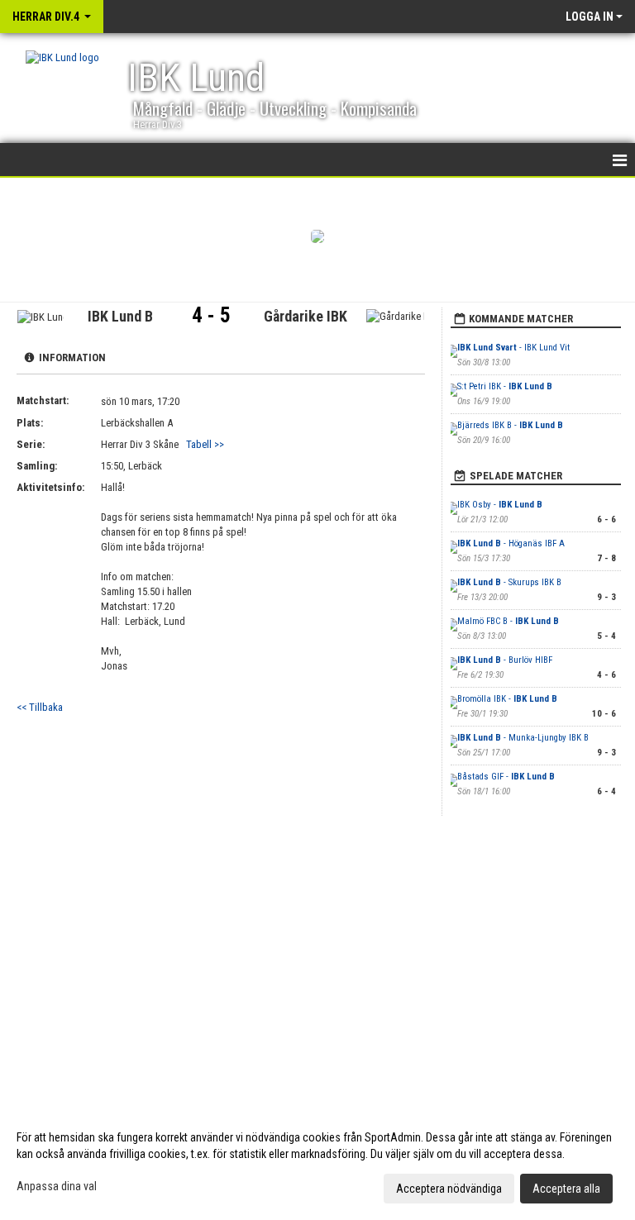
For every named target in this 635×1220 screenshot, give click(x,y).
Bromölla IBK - (507, 698)
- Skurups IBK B (509, 582)
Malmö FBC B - (508, 621)
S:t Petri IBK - (504, 386)
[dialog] (317, 1162)
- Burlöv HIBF (504, 660)
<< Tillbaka (40, 707)
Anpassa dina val (57, 1186)
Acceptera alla (566, 1188)
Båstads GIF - (506, 776)
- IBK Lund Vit (513, 347)
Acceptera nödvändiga (449, 1188)
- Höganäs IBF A (511, 543)
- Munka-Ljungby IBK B (523, 737)
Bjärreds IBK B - (510, 425)
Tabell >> (205, 444)
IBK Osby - (499, 504)
